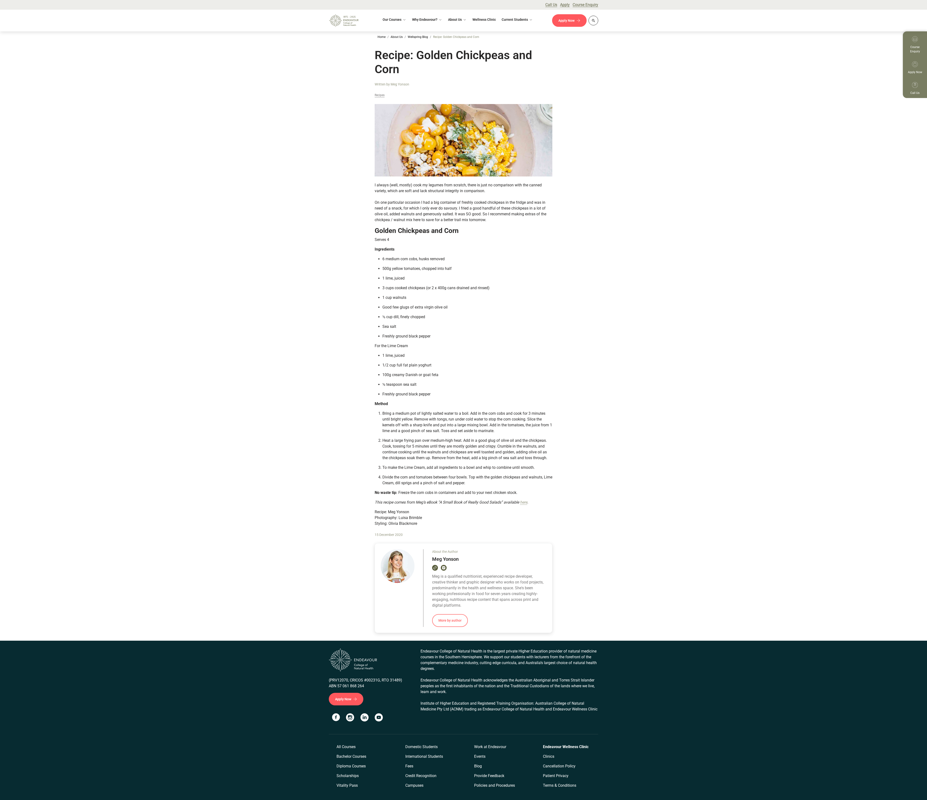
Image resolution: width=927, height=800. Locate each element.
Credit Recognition (420, 775)
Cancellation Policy (559, 766)
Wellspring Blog (418, 37)
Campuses (414, 785)
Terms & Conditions (559, 785)
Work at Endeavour (490, 746)
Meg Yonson (400, 84)
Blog (478, 766)
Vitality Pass (347, 785)
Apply (565, 4)
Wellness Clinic (484, 19)
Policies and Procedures (494, 785)
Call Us (551, 4)
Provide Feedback (489, 775)
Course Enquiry (585, 4)
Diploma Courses (351, 766)
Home (382, 37)
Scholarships (348, 775)
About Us (455, 19)
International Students (424, 756)
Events (479, 756)
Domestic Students (421, 746)
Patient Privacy (556, 775)
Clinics (548, 756)
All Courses (346, 746)
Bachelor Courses (351, 756)
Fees (409, 766)
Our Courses (392, 19)
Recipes (380, 95)
